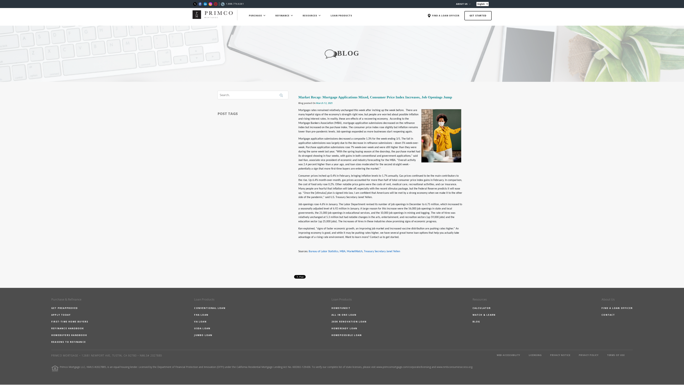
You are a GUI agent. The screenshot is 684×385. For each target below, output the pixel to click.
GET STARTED (478, 15)
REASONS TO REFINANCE (68, 341)
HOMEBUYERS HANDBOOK (69, 335)
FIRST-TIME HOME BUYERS (69, 321)
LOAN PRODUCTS (341, 15)
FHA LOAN (201, 314)
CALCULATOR (482, 308)
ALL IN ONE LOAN (343, 314)
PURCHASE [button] (256, 15)
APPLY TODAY (61, 314)
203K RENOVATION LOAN (349, 321)
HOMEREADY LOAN (344, 328)
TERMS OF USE (616, 355)
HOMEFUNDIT (340, 308)
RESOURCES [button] (310, 15)
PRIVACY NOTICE (560, 355)
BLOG (476, 321)
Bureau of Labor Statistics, (324, 251)
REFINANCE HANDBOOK (67, 328)
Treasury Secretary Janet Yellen (382, 251)
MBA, (343, 251)
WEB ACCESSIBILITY (508, 355)
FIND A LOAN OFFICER (617, 308)
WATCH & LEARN (484, 314)
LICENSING (535, 355)
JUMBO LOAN (203, 335)
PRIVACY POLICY (588, 355)
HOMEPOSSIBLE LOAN (346, 335)
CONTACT (608, 314)
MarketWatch (354, 251)
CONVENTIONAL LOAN (209, 308)
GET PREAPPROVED (64, 308)
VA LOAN (200, 321)
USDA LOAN (202, 328)
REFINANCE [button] (282, 15)
